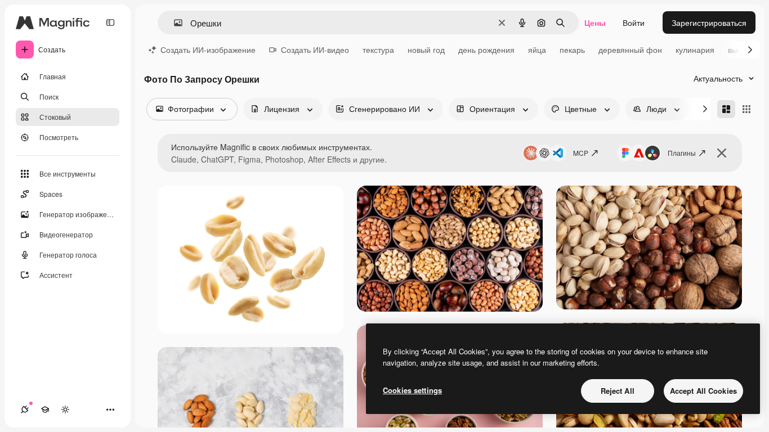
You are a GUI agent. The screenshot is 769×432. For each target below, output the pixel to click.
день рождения (486, 49)
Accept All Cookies (703, 390)
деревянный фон (630, 49)
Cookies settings (412, 390)
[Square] (746, 109)
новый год (426, 49)
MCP (580, 153)
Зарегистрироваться (709, 22)
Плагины (682, 153)
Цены (595, 22)
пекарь (572, 49)
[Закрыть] (721, 153)
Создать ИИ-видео (315, 49)
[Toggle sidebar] (110, 23)
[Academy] (45, 409)
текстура (378, 49)
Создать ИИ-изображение (208, 49)
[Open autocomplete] (173, 23)
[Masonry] (726, 109)
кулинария (695, 49)
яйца (537, 49)
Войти (634, 22)
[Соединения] (25, 409)
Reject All (617, 390)
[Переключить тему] (65, 409)
